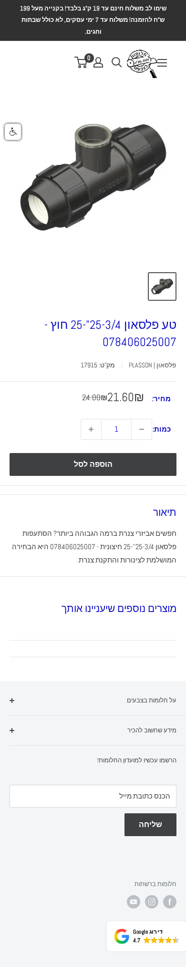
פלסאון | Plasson (152, 365)
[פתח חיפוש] (117, 62)
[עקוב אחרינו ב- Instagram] (151, 901)
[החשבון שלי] (98, 62)
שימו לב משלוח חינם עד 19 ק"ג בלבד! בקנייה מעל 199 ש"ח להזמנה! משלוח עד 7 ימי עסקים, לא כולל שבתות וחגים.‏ (93, 20)
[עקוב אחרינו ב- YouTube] (133, 901)
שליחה (150, 824)
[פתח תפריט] (162, 63)
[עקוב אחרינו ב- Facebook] (169, 901)
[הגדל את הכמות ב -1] (91, 429)
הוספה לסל (93, 464)
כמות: (162, 429)
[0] (81, 62)
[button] (13, 132)
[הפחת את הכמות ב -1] (142, 429)
